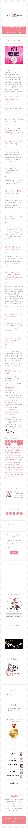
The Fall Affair (12, 753)
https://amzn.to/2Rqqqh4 (11, 407)
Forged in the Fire (12, 764)
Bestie (6, 454)
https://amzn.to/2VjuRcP (10, 402)
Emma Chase (14, 457)
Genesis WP (16, 820)
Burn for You (15, 454)
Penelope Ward (14, 466)
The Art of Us (8, 389)
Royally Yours (8, 469)
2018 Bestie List (8, 450)
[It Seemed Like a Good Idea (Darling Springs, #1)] (21, 778)
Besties (9, 454)
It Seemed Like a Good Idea (12, 775)
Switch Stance (8, 471)
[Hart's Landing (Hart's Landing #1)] (21, 762)
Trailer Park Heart (18, 474)
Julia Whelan (19, 460)
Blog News (18, 449)
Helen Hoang (8, 459)
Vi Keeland (13, 754)
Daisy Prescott (18, 455)
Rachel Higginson (11, 467)
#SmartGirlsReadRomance (11, 447)
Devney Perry (8, 457)
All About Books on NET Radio (12, 130)
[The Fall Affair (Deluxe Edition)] (21, 755)
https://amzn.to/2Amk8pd (11, 411)
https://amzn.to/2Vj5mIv (10, 387)
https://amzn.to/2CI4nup (10, 390)
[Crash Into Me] (21, 773)
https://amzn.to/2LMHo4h (11, 417)
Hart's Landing (12, 759)
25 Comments (20, 442)
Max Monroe (11, 464)
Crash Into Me (12, 770)
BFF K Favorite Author (10, 449)
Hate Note (7, 383)
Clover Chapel (11, 455)
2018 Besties (14, 40)
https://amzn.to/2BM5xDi (11, 399)
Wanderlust (11, 476)
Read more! (19, 499)
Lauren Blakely (14, 462)
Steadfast (20, 469)
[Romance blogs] (14, 739)
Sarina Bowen (14, 469)
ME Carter (17, 464)
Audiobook (19, 447)
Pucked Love (8, 412)
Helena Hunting (15, 459)
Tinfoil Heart (10, 474)
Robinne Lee (19, 467)
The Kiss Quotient (12, 472)
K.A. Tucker (7, 462)
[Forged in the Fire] (21, 767)
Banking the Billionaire (14, 452)
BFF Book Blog (14, 15)
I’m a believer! (8, 323)
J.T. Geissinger (13, 460)
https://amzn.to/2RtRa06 (10, 414)
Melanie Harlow (13, 760)
